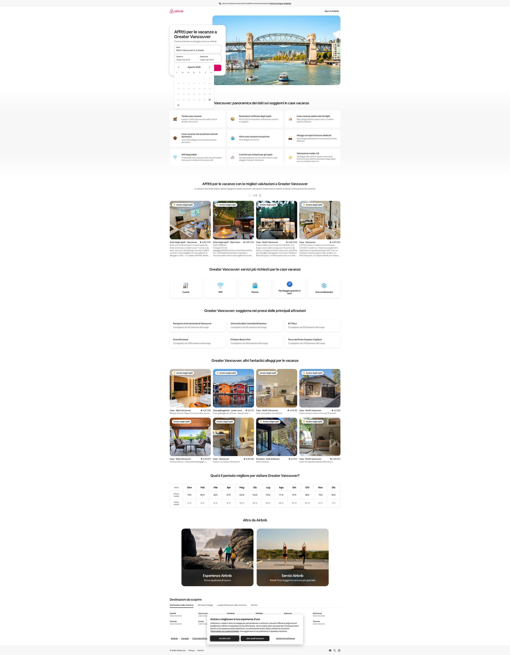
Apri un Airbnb (332, 11)
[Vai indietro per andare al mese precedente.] (179, 67)
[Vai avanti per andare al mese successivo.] (209, 67)
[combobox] (197, 50)
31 (178, 105)
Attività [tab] (254, 605)
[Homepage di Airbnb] (176, 11)
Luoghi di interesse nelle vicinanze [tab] (231, 605)
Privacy (192, 650)
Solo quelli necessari (255, 638)
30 (210, 100)
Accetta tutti (224, 638)
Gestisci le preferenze (285, 638)
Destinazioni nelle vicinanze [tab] (181, 605)
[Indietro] (250, 195)
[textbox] (186, 59)
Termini (200, 650)
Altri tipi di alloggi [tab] (205, 605)
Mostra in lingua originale (280, 3)
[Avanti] (260, 195)
